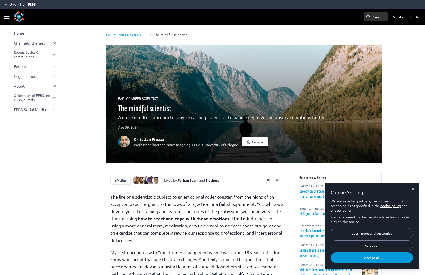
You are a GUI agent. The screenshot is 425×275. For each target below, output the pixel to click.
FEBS (32, 4)
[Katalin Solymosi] (146, 179)
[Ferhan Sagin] (136, 179)
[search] (376, 16)
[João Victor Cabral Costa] (151, 179)
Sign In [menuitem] (414, 17)
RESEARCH (306, 225)
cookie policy (390, 205)
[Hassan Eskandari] (156, 179)
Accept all (372, 257)
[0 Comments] (267, 180)
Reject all (371, 245)
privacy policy (341, 210)
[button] (255, 141)
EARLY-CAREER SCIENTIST (126, 34)
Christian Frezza (149, 139)
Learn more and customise (372, 233)
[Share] (278, 180)
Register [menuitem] (398, 17)
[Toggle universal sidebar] (7, 17)
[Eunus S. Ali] (141, 179)
